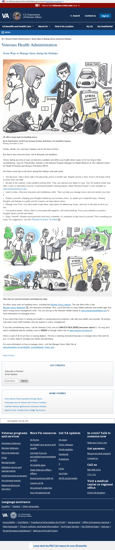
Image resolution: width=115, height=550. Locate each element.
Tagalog (16, 506)
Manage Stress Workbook (14, 307)
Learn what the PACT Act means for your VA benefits (60, 545)
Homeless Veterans (11, 443)
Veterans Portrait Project (45, 530)
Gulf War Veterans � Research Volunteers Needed (25, 406)
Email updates (66, 449)
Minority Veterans (10, 452)
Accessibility (9, 522)
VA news (63, 439)
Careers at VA (36, 482)
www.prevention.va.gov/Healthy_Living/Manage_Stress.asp (28, 347)
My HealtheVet (105, 26)
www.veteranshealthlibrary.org (94, 310)
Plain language (10, 526)
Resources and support (99, 453)
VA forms (34, 439)
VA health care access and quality (43, 446)
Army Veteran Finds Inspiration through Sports (23, 399)
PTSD (4, 457)
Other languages (30, 506)
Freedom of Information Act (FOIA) (48, 522)
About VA (43, 26)
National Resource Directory (10, 487)
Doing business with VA (41, 478)
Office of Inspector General (96, 522)
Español (5, 506)
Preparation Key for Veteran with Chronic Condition (25, 403)
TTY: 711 (91, 474)
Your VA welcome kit (40, 492)
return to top (8, 355)
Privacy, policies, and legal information (39, 526)
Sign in (105, 15)
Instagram (64, 458)
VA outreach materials (41, 487)
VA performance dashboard (16, 530)
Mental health (8, 462)
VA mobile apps (38, 464)
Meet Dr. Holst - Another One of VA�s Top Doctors (25, 410)
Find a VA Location (64, 26)
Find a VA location (96, 492)
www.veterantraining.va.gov (15, 189)
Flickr (61, 468)
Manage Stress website (60, 304)
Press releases (66, 444)
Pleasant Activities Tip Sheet (44, 219)
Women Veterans (10, 447)
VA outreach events (11, 480)
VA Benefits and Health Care (16, 26)
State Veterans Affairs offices (41, 471)
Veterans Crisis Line (97, 442)
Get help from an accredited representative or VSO (43, 456)
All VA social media (68, 478)
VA (2, 39)
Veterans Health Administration (17, 39)
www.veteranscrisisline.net (80, 330)
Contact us (90, 15)
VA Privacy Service (70, 526)
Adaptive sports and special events (11, 469)
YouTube (63, 473)
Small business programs (14, 475)
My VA (90, 26)
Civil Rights (23, 522)
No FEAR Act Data (90, 526)
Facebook (63, 454)
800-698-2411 (94, 469)
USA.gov (105, 526)
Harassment (74, 522)
